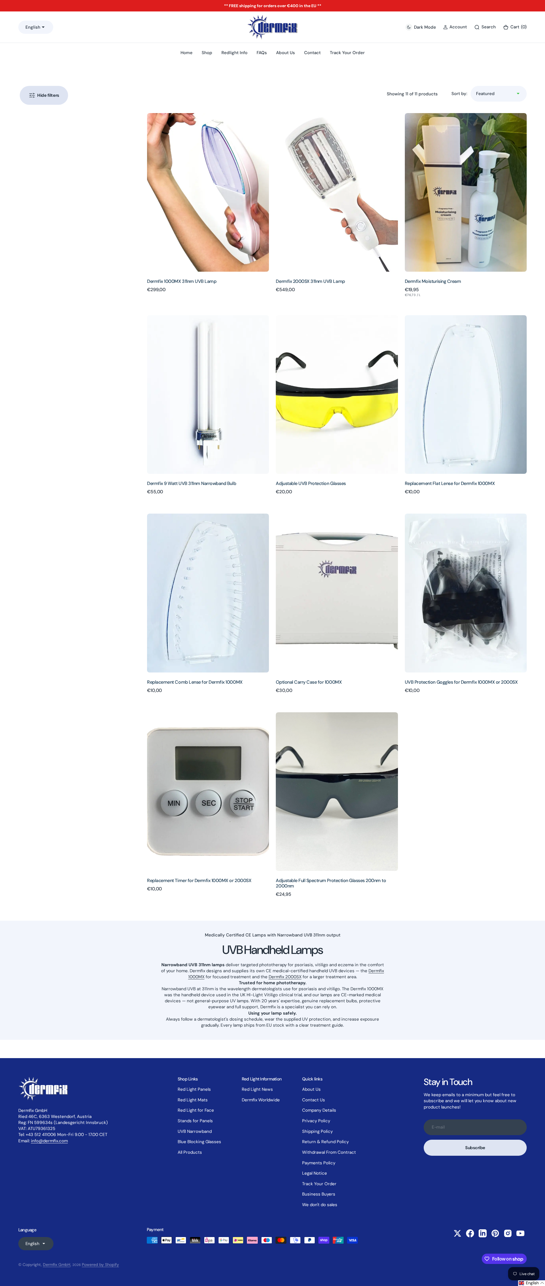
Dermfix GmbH (56, 1264)
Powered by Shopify (100, 1264)
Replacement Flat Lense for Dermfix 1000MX (450, 483)
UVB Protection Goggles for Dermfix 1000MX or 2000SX (461, 682)
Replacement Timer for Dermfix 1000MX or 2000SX (199, 880)
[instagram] (508, 1233)
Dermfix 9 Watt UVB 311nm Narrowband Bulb (191, 483)
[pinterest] (495, 1233)
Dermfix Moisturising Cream (433, 281)
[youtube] (520, 1233)
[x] (457, 1233)
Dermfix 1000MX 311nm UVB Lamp (181, 281)
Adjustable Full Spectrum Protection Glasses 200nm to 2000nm (331, 883)
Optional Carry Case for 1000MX (309, 682)
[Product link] (208, 192)
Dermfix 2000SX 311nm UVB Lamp (310, 281)
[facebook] (470, 1233)
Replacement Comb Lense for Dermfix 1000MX (194, 682)
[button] (515, 27)
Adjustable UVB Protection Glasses (311, 483)
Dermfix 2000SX (285, 977)
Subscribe (475, 1148)
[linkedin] (482, 1233)
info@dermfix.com (49, 1141)
